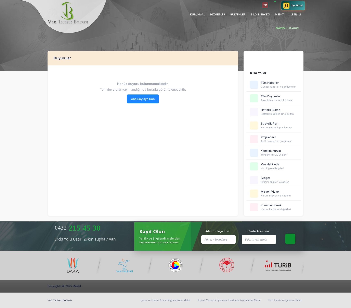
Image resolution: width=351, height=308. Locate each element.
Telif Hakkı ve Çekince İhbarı (285, 300)
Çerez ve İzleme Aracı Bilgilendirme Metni (165, 300)
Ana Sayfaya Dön (143, 99)
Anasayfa (280, 27)
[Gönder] (290, 239)
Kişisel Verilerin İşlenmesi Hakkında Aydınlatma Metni (229, 300)
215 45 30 (77, 228)
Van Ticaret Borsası (60, 300)
